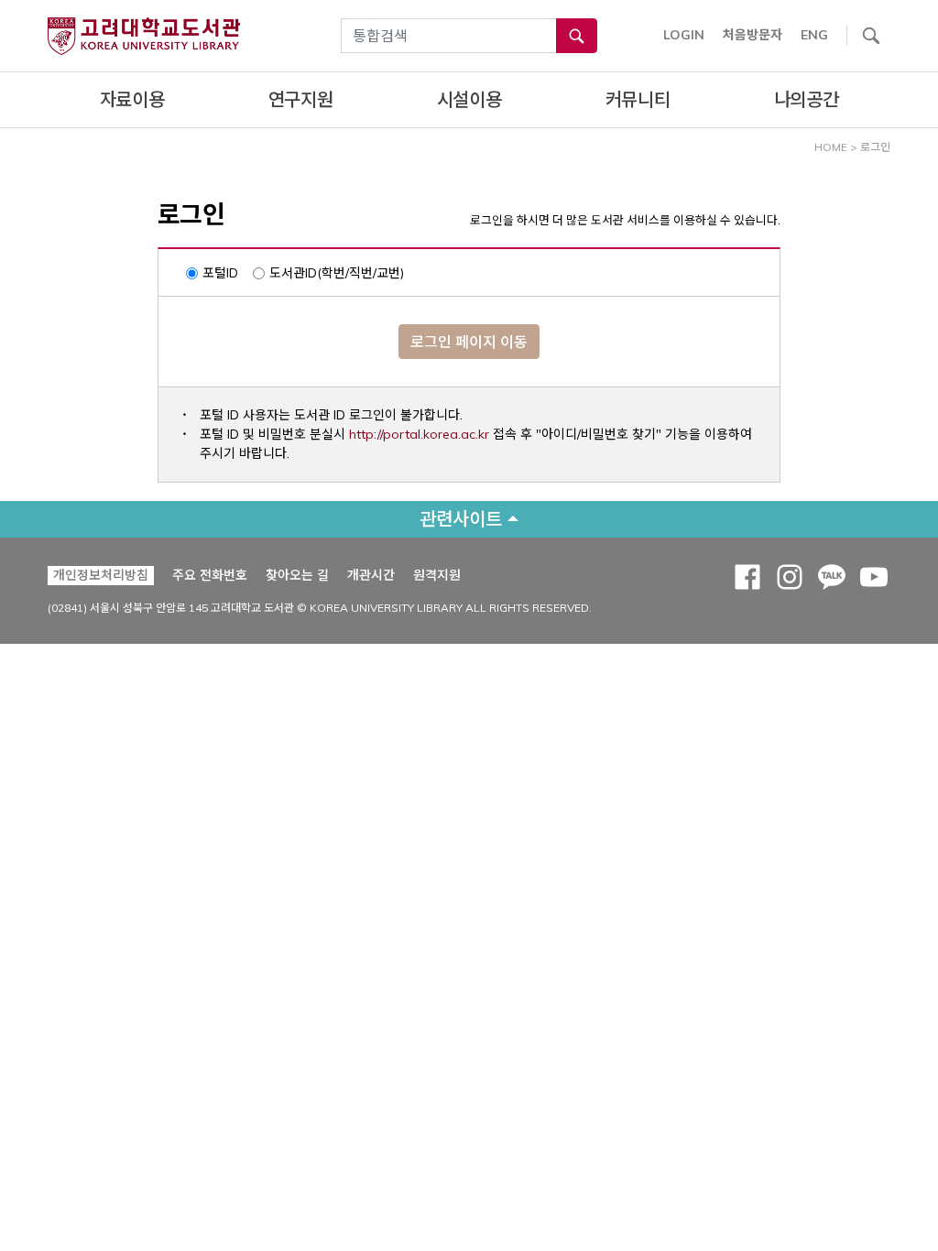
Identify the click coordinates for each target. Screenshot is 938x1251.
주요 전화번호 (209, 575)
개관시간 (371, 575)
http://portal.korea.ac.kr (419, 434)
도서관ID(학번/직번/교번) (336, 273)
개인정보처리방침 (100, 575)
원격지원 (437, 574)
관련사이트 (461, 518)
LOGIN (683, 35)
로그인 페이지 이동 (469, 341)
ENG (814, 35)
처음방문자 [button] (752, 35)
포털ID (220, 273)
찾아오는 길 (297, 575)
